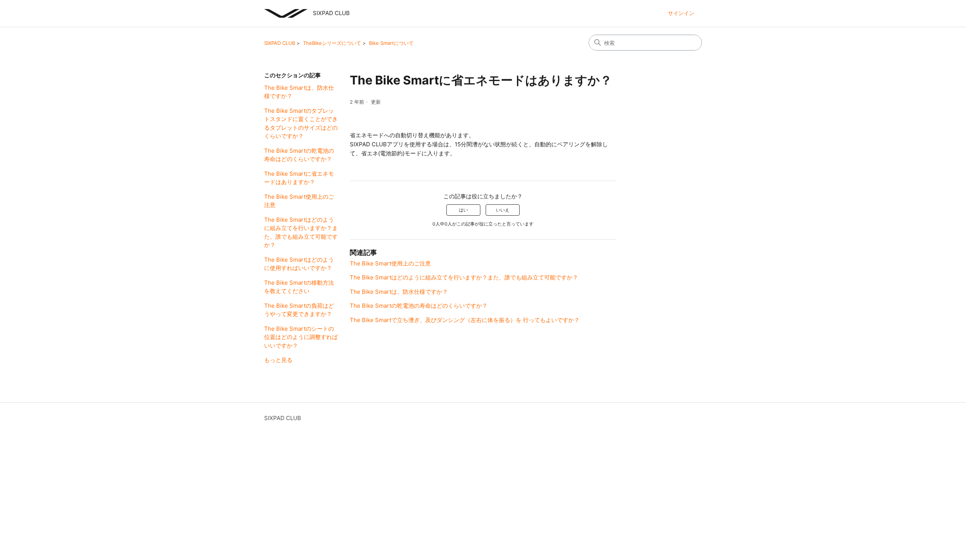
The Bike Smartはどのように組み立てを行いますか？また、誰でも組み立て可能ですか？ (301, 232)
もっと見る (278, 360)
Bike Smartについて (391, 43)
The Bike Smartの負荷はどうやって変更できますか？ (299, 310)
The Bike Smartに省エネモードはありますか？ (299, 178)
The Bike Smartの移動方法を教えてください (299, 287)
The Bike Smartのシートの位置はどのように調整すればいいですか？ (301, 337)
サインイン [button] (681, 13)
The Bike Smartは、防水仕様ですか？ (299, 92)
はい (463, 210)
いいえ (502, 210)
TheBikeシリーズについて (332, 43)
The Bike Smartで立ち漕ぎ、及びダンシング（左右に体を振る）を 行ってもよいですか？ (465, 320)
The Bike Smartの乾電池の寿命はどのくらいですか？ (299, 155)
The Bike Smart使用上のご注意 (299, 201)
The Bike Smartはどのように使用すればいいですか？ (299, 264)
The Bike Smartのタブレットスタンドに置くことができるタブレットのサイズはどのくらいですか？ (301, 123)
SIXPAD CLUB (279, 43)
